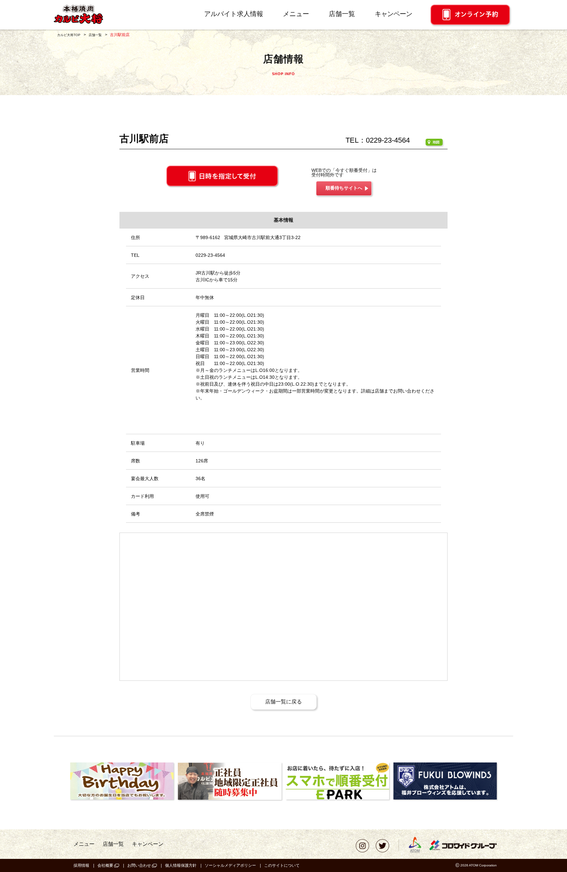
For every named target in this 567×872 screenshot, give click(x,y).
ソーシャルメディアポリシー (230, 865)
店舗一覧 (342, 13)
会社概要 (105, 865)
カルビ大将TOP (68, 35)
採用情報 (81, 865)
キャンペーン (393, 13)
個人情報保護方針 (181, 865)
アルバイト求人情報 (233, 13)
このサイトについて (282, 865)
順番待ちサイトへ (344, 188)
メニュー (296, 13)
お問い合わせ (139, 865)
